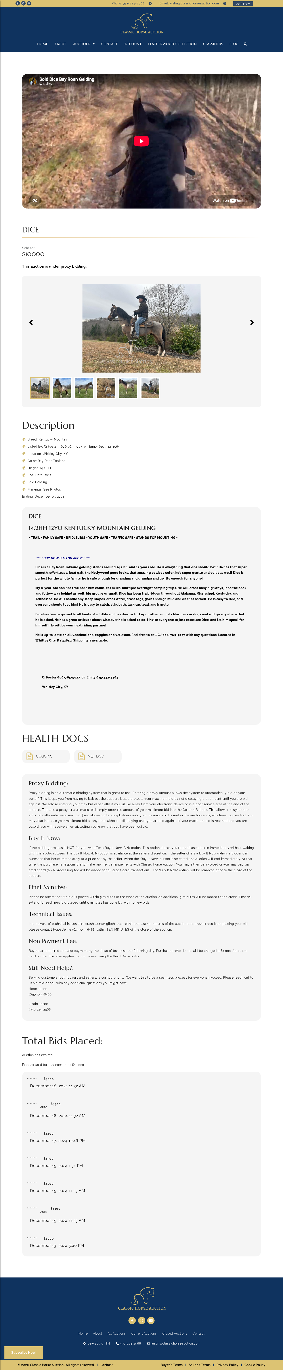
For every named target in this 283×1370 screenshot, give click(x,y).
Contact (109, 44)
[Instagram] (23, 3)
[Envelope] (29, 3)
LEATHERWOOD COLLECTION (172, 44)
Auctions (81, 44)
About (60, 44)
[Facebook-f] (17, 3)
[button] (245, 44)
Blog (234, 44)
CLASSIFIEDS (213, 44)
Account (133, 44)
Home (42, 44)
